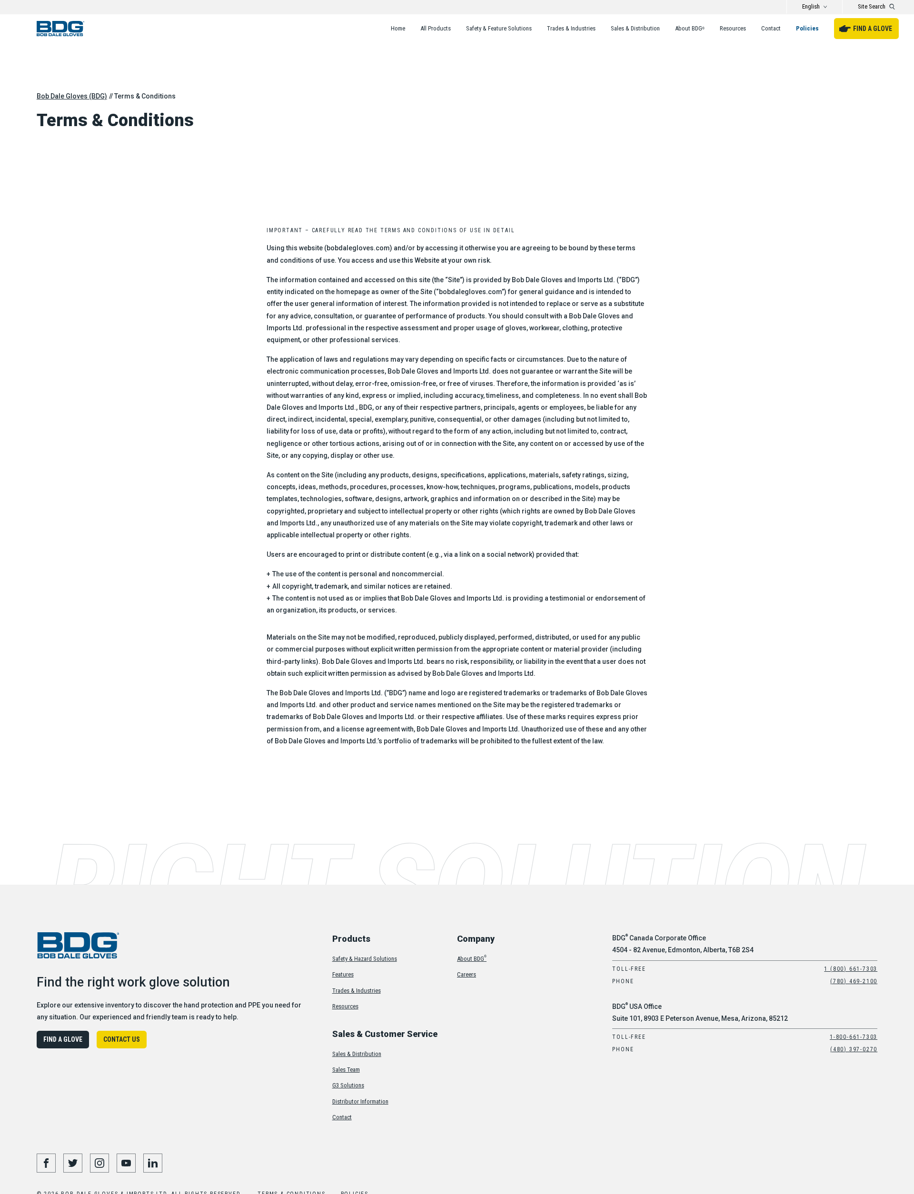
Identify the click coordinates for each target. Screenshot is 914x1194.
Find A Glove (872, 28)
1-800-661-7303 (853, 1037)
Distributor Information (360, 1101)
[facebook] (46, 1163)
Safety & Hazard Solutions (364, 958)
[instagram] (99, 1163)
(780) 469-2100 (853, 981)
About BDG (690, 28)
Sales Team (346, 1069)
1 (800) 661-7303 (850, 969)
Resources (733, 28)
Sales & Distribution (635, 28)
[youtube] (126, 1163)
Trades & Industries (571, 28)
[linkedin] (152, 1163)
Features (343, 974)
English (811, 6)
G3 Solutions (348, 1085)
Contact (771, 28)
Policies (807, 28)
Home (398, 28)
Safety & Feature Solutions (499, 28)
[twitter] (72, 1163)
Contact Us (121, 1039)
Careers (466, 974)
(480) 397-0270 (853, 1049)
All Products (435, 28)
